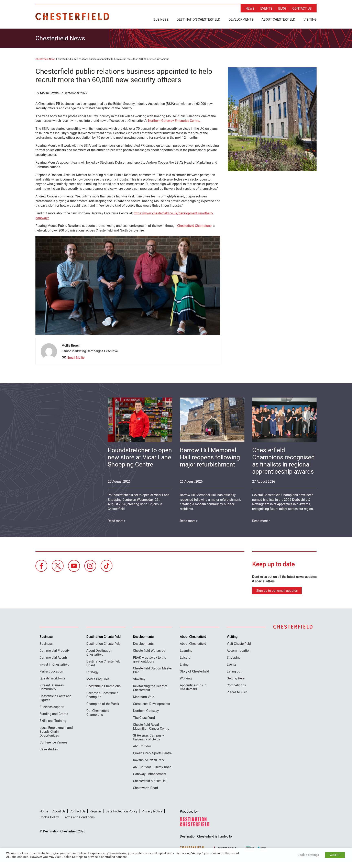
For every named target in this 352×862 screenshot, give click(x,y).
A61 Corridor (142, 746)
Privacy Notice (152, 811)
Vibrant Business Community (52, 687)
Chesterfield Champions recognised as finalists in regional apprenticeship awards (283, 461)
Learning (186, 651)
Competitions (236, 685)
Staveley (139, 679)
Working (186, 678)
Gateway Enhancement (149, 774)
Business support (52, 707)
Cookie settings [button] (308, 855)
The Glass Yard (144, 718)
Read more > (261, 521)
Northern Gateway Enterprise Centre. (174, 121)
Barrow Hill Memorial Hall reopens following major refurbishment (210, 457)
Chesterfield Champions (194, 226)
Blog (282, 8)
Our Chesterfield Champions (97, 713)
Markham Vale (143, 697)
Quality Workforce (52, 678)
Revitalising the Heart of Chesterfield (150, 688)
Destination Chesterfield (72, 16)
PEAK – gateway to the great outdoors (149, 659)
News (249, 8)
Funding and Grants (54, 714)
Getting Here (235, 678)
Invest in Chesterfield (54, 664)
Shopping (234, 657)
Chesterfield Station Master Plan (152, 670)
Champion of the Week (102, 704)
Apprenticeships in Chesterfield (193, 687)
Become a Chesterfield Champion (102, 695)
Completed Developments (151, 704)
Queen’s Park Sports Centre (152, 753)
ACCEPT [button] (335, 854)
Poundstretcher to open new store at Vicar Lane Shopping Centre (140, 457)
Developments (241, 19)
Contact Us (302, 8)
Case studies (49, 749)
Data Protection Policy (122, 811)
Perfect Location (51, 671)
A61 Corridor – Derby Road (152, 767)
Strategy (92, 672)
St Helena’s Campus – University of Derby (149, 737)
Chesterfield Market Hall (150, 781)
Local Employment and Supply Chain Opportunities (56, 731)
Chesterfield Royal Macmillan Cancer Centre (151, 726)
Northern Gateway (146, 711)
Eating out (234, 671)
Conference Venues (53, 742)
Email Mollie (76, 357)
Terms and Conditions (79, 817)
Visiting (310, 19)
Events (266, 8)
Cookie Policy (49, 817)
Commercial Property (55, 651)
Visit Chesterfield (239, 644)
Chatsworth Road (145, 788)
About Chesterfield (278, 19)
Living (184, 664)
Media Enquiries (97, 679)
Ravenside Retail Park (148, 760)
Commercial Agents (54, 657)
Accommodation (239, 651)
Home (44, 811)
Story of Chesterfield (194, 671)
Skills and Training (53, 721)
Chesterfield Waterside (149, 651)
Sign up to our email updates (277, 591)
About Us (58, 811)
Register (95, 811)
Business (160, 19)
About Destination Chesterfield (99, 652)
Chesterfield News (45, 59)
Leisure (185, 657)
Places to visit (237, 692)
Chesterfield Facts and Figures (56, 698)
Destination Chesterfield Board (103, 663)
